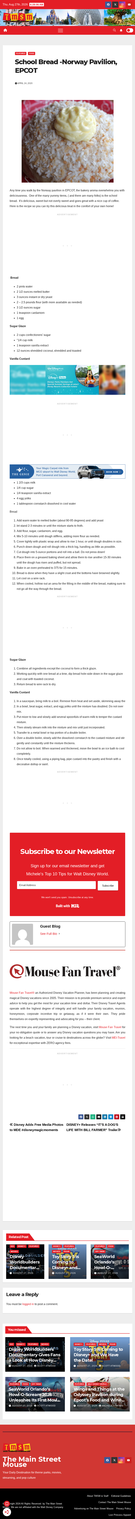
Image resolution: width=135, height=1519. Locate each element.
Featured (20, 53)
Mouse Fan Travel (110, 1027)
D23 (12, 1246)
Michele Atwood (112, 1405)
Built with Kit (67, 906)
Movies (14, 1251)
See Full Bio (48, 933)
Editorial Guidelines (121, 1496)
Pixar (66, 1251)
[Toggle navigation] (60, 30)
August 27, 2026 (23, 1273)
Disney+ (21, 1246)
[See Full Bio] (59, 933)
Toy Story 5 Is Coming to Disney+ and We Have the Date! (65, 1267)
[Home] (5, 30)
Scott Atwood (46, 1366)
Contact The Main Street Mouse (114, 1502)
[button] (114, 30)
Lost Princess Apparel (120, 1515)
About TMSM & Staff (97, 1496)
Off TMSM (99, 1251)
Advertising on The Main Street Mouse (93, 1508)
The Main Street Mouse (32, 1462)
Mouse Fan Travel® (22, 992)
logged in (28, 1304)
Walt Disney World (97, 1384)
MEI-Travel (118, 1037)
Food (31, 53)
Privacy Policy (123, 1508)
